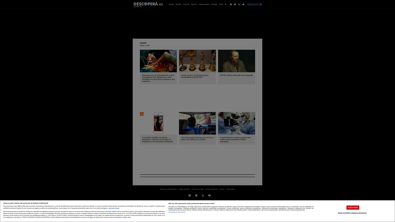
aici (47, 215)
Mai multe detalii (113, 208)
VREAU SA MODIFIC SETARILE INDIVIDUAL (352, 213)
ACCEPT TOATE (353, 207)
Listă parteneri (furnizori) (176, 212)
